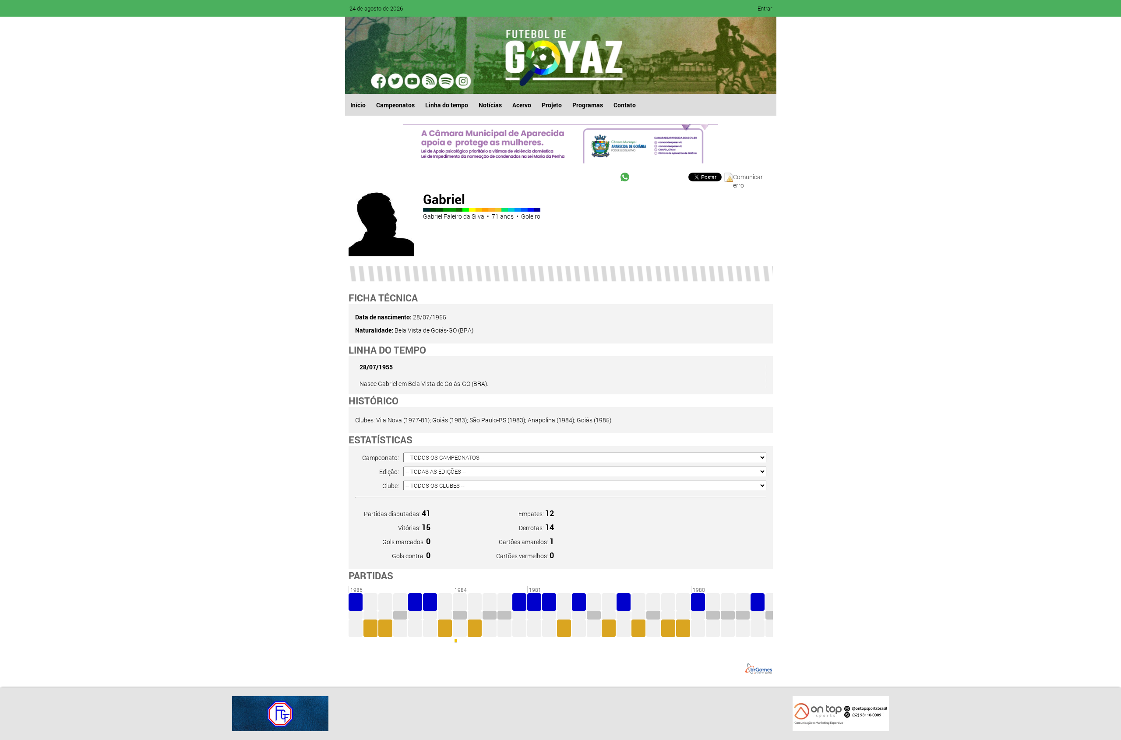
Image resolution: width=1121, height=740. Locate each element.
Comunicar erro (748, 177)
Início (358, 105)
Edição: (389, 471)
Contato (624, 105)
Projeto (552, 105)
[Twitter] (396, 81)
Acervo (521, 105)
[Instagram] (462, 81)
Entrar (765, 8)
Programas (587, 105)
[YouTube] (412, 81)
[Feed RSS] (445, 81)
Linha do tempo (446, 105)
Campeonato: (380, 457)
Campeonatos (395, 105)
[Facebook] (379, 81)
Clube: (390, 486)
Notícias (490, 105)
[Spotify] (429, 81)
